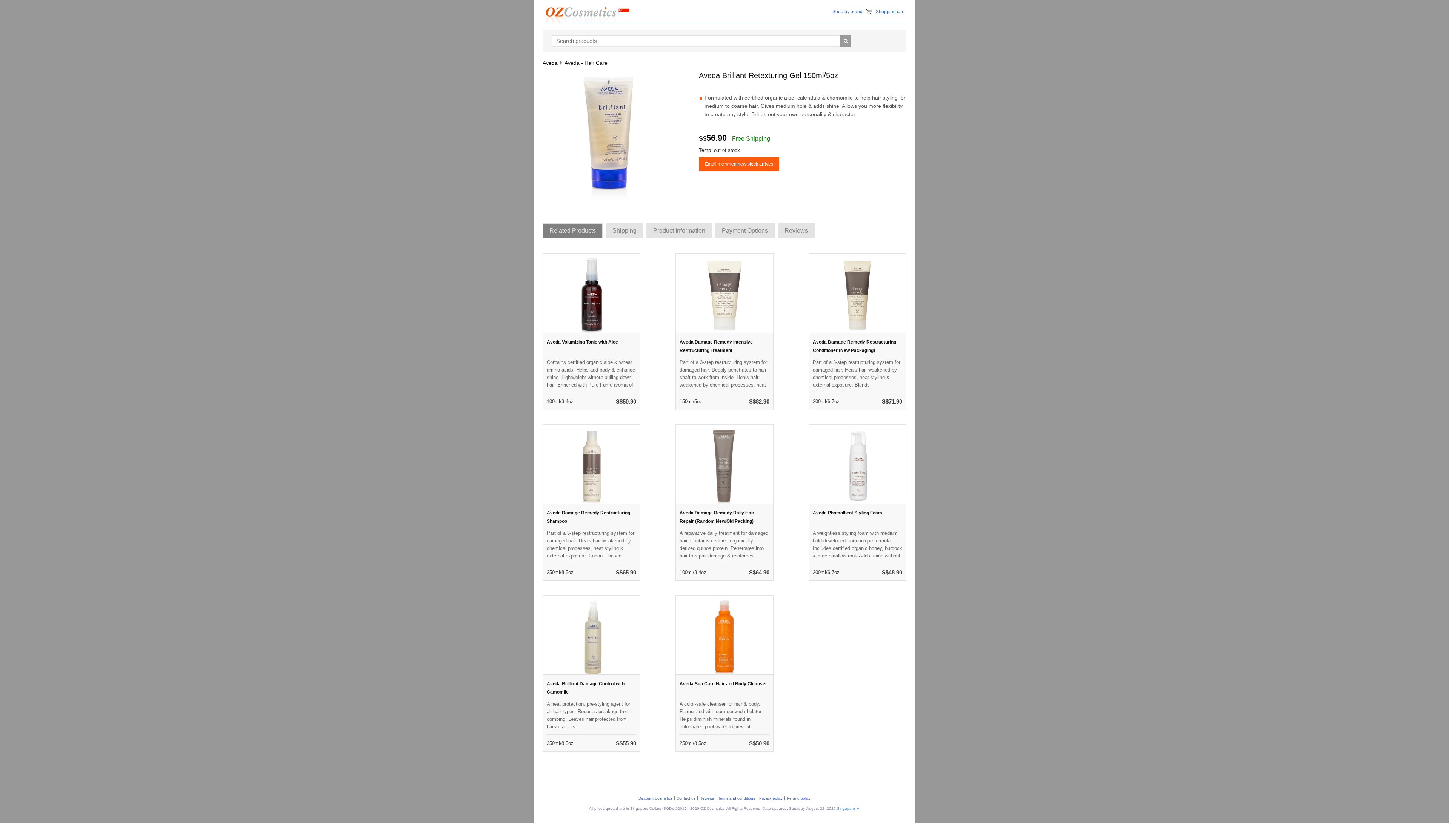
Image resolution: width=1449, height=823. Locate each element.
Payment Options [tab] (745, 230)
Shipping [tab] (624, 230)
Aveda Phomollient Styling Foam (847, 513)
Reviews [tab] (796, 230)
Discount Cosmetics (655, 798)
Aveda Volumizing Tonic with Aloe (582, 342)
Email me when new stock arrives (739, 164)
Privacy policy (771, 798)
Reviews (707, 798)
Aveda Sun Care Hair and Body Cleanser (723, 683)
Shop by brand (847, 11)
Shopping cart (890, 11)
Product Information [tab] (679, 230)
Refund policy (799, 798)
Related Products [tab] (572, 230)
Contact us (686, 798)
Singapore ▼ (848, 808)
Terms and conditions (736, 798)
